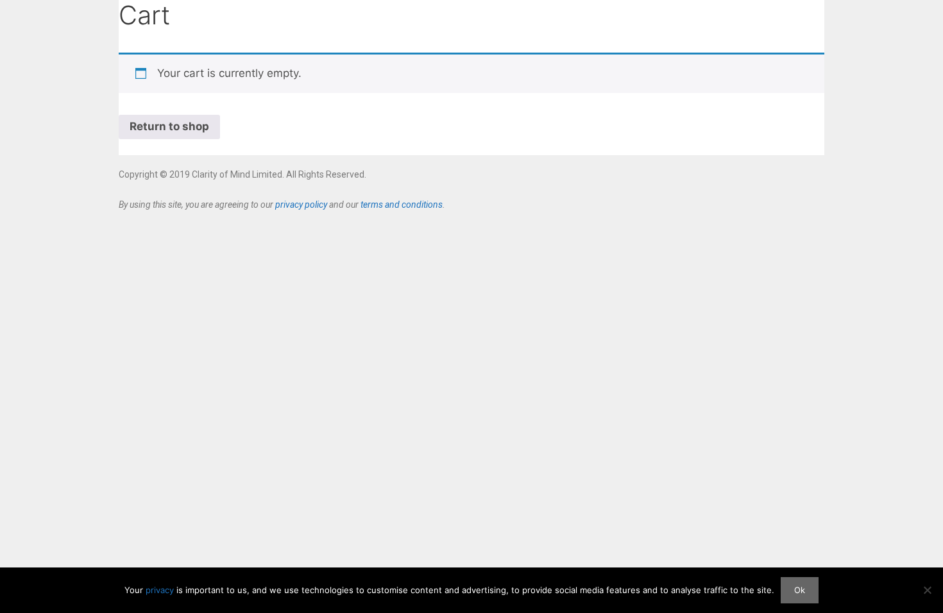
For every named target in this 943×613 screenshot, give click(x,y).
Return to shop (169, 126)
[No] (927, 590)
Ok (799, 590)
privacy (160, 590)
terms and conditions (402, 204)
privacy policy (301, 204)
